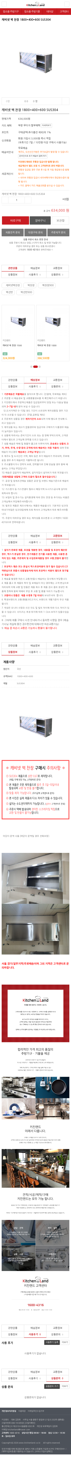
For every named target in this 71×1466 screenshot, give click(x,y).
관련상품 (12, 268)
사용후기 (35, 274)
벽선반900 (27, 292)
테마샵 (50, 11)
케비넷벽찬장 (13, 285)
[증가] (28, 200)
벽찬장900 (49, 285)
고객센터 (64, 11)
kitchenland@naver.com (19, 1430)
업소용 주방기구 (10, 11)
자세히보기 (46, 125)
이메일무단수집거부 (36, 1411)
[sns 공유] (65, 101)
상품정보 (12, 274)
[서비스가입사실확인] (44, 1451)
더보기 (65, 1342)
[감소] (5, 200)
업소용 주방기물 (32, 11)
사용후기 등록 (52, 1342)
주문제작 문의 (58, 232)
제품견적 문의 (12, 232)
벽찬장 (32, 285)
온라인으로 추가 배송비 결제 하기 (33, 156)
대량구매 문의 (35, 232)
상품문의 (57, 274)
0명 (8, 101)
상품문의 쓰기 (52, 1386)
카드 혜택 (7, 125)
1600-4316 (14, 1433)
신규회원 (6, 140)
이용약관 (22, 1411)
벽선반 (9, 292)
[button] (31, 367)
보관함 (61, 220)
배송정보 (35, 268)
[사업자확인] (30, 1423)
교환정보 (57, 268)
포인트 (5, 132)
